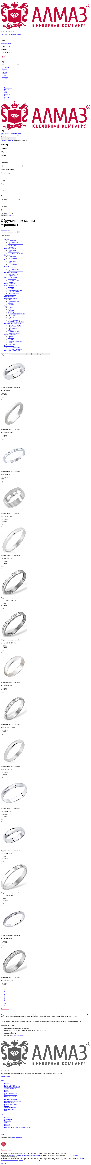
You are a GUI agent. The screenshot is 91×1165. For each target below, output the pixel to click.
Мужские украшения (10, 285)
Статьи (4, 75)
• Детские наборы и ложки (16, 325)
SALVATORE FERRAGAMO (17, 314)
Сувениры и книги (10, 334)
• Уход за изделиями (14, 347)
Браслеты (7, 255)
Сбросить (11, 215)
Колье (6, 260)
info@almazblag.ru (6, 43)
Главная (3, 140)
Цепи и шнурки (9, 296)
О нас (2, 1114)
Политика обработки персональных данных (17, 1127)
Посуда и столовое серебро (12, 323)
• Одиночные (12, 245)
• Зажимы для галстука (15, 290)
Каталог (4, 69)
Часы (3, 70)
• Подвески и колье (13, 293)
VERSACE (11, 317)
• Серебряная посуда (14, 331)
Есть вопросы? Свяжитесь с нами (11, 34)
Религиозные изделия (10, 298)
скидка (40, 354)
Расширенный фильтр (7, 139)
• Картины (11, 338)
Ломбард (4, 73)
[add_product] (1, 357)
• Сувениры (11, 344)
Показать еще (5, 1009)
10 (5, 1004)
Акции (2, 1130)
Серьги (6, 239)
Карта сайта (7, 1121)
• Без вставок (12, 240)
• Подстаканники (13, 328)
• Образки (11, 304)
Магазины (5, 77)
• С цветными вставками (15, 244)
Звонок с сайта (5, 1076)
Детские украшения (10, 295)
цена (29, 354)
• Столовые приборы (14, 333)
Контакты (7, 1125)
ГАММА (10, 307)
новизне (23, 354)
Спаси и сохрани (19, 1035)
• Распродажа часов (14, 320)
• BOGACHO (12, 336)
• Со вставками (12, 258)
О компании (6, 67)
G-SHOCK (11, 311)
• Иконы (10, 299)
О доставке (5, 78)
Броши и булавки (9, 283)
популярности (15, 354)
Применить (4, 215)
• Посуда (10, 330)
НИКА (10, 309)
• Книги (10, 339)
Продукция (9, 140)
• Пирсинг (11, 247)
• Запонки (11, 288)
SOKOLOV (11, 315)
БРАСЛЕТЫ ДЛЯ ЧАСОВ (16, 322)
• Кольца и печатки (13, 291)
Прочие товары (9, 346)
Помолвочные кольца (10, 272)
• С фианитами (12, 275)
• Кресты (10, 303)
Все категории (5, 230)
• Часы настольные (13, 319)
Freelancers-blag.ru (16, 1137)
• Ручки (10, 342)
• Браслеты (11, 287)
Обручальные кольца (10, 277)
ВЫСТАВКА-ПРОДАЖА (12, 350)
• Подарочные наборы (14, 326)
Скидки (4, 72)
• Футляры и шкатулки (15, 349)
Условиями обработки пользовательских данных (25, 1155)
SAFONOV (11, 312)
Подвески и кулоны (10, 248)
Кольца (6, 266)
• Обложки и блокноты (15, 341)
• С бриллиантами (13, 242)
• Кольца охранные (13, 301)
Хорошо (75, 1155)
